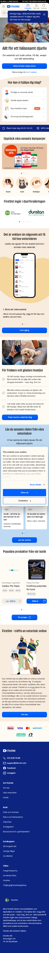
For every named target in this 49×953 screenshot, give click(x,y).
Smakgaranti (8, 826)
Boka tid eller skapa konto (24, 66)
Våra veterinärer (9, 792)
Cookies (6, 880)
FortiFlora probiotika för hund (36, 587)
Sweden (14, 900)
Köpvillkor (7, 822)
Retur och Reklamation (13, 817)
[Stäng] (44, 14)
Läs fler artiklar (24, 540)
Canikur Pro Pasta (10, 586)
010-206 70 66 (13, 758)
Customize (23, 501)
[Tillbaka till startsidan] (13, 6)
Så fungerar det (9, 846)
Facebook (11, 768)
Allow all (24, 492)
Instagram (11, 773)
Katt (22, 191)
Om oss (24, 714)
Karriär (6, 797)
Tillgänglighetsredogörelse (14, 885)
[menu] (3, 6)
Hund (8, 191)
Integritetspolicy (10, 870)
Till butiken (22, 617)
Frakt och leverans (11, 812)
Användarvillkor (9, 875)
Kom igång (24, 330)
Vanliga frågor (9, 851)
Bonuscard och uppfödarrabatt (16, 831)
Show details (35, 485)
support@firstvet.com (16, 763)
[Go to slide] (21, 173)
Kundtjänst (8, 856)
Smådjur (36, 191)
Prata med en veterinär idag (20, 417)
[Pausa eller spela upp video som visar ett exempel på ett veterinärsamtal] (24, 275)
